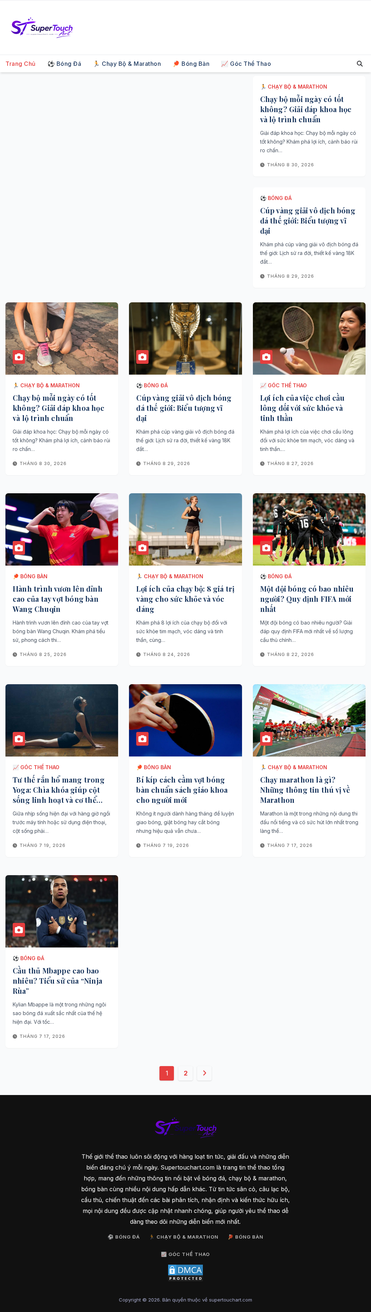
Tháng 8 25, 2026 (43, 654)
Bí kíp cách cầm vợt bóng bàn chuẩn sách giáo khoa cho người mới (182, 790)
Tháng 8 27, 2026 (290, 463)
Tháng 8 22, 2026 (290, 654)
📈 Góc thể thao (246, 63)
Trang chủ (20, 63)
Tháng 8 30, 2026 (290, 164)
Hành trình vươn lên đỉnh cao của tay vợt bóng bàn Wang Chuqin (58, 599)
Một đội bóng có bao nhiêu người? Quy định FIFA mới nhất (307, 599)
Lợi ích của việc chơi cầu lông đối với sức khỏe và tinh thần (302, 408)
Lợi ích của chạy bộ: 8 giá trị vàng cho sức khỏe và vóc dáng (185, 599)
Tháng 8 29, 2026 (290, 276)
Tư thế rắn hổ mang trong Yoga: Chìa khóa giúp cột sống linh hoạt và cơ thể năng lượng (59, 795)
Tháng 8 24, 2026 (166, 654)
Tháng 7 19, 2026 (43, 845)
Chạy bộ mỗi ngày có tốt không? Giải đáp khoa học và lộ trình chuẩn (306, 109)
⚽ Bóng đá (64, 63)
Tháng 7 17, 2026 (290, 845)
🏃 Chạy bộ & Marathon (127, 63)
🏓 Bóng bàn (190, 63)
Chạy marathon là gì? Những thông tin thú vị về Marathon (305, 790)
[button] (360, 63)
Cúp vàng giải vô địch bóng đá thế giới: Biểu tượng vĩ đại (307, 220)
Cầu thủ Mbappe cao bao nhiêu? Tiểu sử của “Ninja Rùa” (57, 981)
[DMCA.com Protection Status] (185, 1273)
